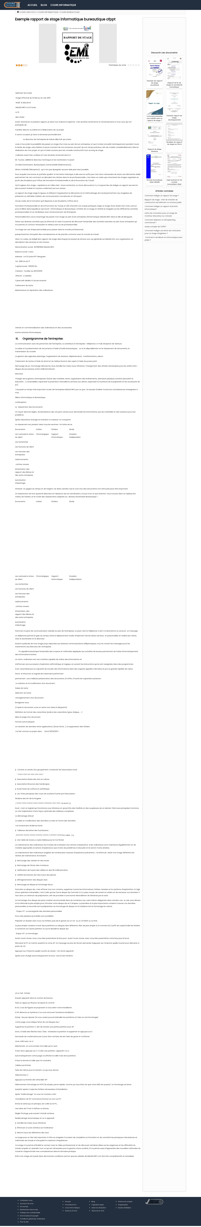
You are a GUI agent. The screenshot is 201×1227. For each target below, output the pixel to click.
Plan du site (24, 1222)
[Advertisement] (78, 80)
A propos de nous (27, 1203)
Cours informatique (63, 5)
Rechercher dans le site (29, 1209)
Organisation (123, 1205)
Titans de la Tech (98, 1211)
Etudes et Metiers (124, 1208)
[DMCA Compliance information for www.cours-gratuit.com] (154, 1202)
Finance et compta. (125, 1201)
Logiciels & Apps (98, 1205)
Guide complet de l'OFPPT (155, 226)
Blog (44, 5)
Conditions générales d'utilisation (32, 1219)
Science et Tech (71, 1211)
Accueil (32, 5)
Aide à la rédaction (99, 1208)
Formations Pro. (71, 1205)
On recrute (24, 1206)
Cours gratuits (27, 12)
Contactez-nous (26, 1200)
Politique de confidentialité (30, 1213)
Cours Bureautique (70, 12)
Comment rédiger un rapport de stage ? (162, 195)
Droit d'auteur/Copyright (29, 1216)
